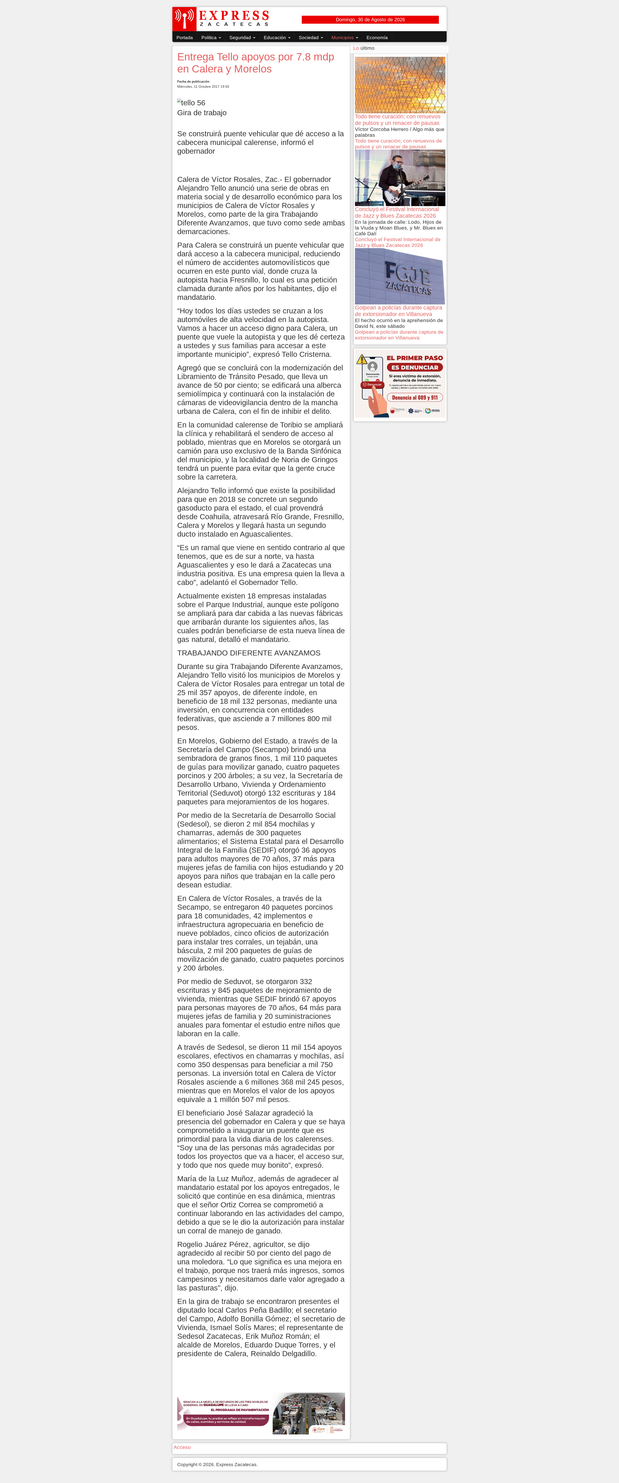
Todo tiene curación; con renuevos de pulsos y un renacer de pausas (398, 143)
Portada (185, 37)
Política (209, 37)
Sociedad (309, 37)
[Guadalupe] (261, 1413)
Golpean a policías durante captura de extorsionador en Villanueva (399, 334)
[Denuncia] (400, 383)
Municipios (343, 37)
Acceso (182, 1447)
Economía (377, 37)
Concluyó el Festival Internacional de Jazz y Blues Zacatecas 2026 (398, 242)
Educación (275, 37)
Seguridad (240, 37)
